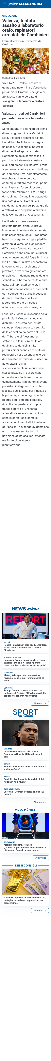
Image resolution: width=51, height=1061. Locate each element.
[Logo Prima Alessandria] (25, 4)
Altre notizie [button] (40, 703)
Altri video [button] (40, 857)
